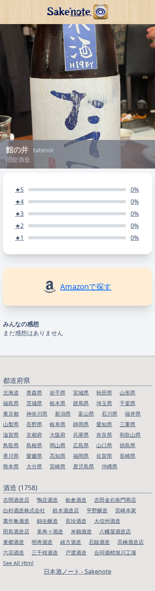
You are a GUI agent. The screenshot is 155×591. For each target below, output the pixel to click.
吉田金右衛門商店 (115, 499)
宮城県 (81, 392)
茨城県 (34, 403)
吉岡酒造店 (16, 499)
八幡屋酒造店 (115, 531)
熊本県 (11, 466)
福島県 (11, 403)
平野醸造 (97, 510)
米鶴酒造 (81, 531)
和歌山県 (130, 434)
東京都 (11, 413)
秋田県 (104, 392)
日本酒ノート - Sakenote (77, 571)
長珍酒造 (76, 520)
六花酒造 (13, 552)
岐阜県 (57, 424)
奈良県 (104, 434)
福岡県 (81, 455)
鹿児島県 (83, 466)
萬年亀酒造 (16, 520)
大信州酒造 (107, 520)
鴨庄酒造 (47, 499)
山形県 (127, 392)
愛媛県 (34, 455)
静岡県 (81, 424)
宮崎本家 (125, 510)
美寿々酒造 (50, 531)
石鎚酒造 (99, 541)
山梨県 (11, 424)
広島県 (81, 445)
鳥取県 (11, 445)
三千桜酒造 (45, 552)
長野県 (34, 424)
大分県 (34, 466)
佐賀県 (104, 455)
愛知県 (104, 424)
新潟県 (63, 413)
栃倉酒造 (76, 499)
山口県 (104, 445)
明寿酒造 (42, 541)
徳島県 (127, 445)
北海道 (11, 392)
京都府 (34, 434)
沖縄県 (109, 466)
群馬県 (81, 403)
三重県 (127, 424)
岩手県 (57, 392)
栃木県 (57, 403)
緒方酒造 (70, 541)
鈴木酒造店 (66, 510)
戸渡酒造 (76, 552)
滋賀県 (11, 434)
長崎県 (127, 455)
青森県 (34, 392)
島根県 (34, 445)
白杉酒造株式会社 (24, 510)
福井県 (133, 413)
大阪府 (57, 434)
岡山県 (57, 445)
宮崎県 (57, 466)
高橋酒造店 (130, 541)
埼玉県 (104, 403)
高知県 (57, 455)
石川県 (109, 413)
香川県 (11, 455)
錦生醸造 (47, 520)
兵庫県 (81, 434)
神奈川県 (36, 413)
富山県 (86, 413)
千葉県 (127, 403)
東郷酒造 (13, 541)
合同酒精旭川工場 (115, 552)
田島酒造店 (16, 531)
